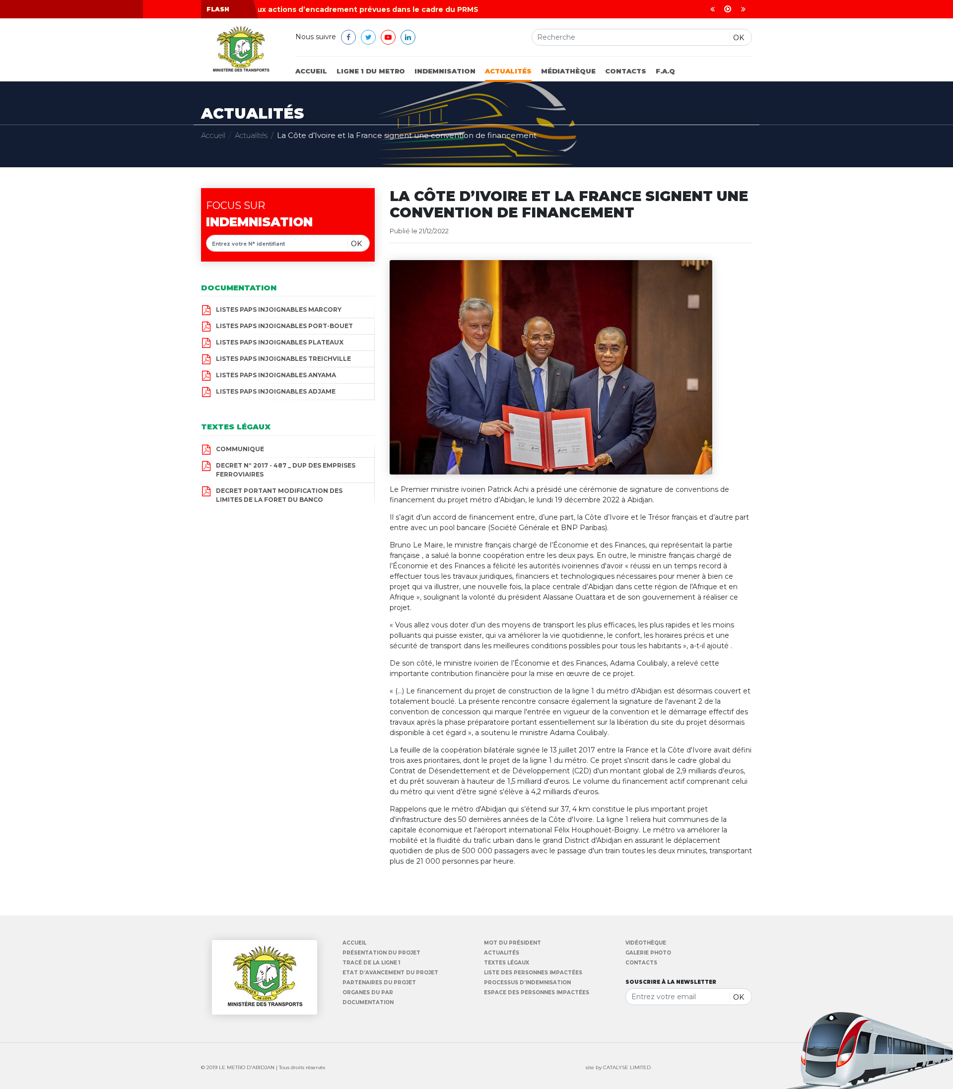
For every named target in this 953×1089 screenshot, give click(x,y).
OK (738, 37)
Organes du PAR (367, 993)
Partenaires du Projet (379, 983)
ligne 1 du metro (371, 71)
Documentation (368, 1003)
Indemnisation (445, 71)
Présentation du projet (381, 953)
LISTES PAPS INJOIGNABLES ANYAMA (276, 375)
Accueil (311, 71)
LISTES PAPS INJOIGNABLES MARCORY (278, 309)
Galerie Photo (648, 953)
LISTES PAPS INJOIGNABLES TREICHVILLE (283, 358)
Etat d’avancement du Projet (390, 973)
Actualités (508, 71)
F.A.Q (665, 71)
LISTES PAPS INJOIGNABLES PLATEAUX (279, 342)
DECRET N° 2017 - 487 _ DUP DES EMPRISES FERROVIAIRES (285, 470)
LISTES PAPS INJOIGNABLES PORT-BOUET (284, 326)
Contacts (625, 71)
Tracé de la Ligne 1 (371, 963)
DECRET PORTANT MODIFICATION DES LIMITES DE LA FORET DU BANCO (279, 495)
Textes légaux (506, 963)
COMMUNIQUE (240, 449)
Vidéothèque (645, 943)
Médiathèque (568, 71)
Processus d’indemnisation (527, 983)
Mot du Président (512, 943)
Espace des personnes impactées (536, 993)
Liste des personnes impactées (533, 973)
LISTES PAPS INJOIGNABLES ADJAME (276, 391)
